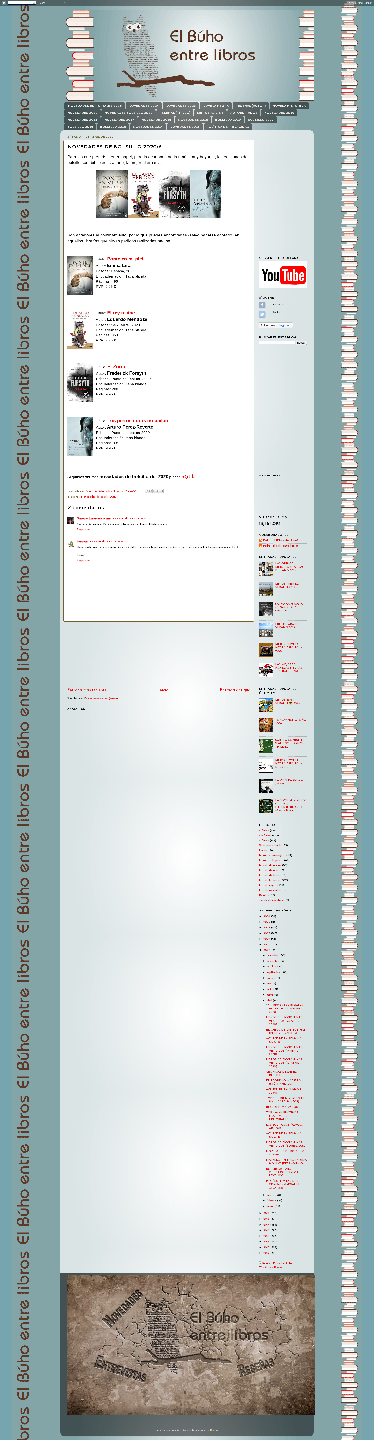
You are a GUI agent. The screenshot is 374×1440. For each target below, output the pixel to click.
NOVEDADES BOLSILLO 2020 (128, 113)
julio (270, 983)
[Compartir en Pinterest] (162, 491)
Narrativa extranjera (272, 855)
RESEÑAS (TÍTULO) (174, 113)
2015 (266, 1236)
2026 (267, 916)
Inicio (163, 690)
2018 (266, 1219)
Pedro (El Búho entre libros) (280, 540)
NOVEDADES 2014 (148, 127)
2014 (266, 1241)
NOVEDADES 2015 (193, 120)
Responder (83, 529)
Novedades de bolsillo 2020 (99, 496)
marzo (271, 1195)
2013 (266, 1247)
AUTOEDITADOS (243, 113)
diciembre (273, 955)
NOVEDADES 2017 (119, 120)
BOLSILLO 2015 (113, 127)
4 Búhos (264, 830)
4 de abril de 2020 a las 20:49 (108, 541)
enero (271, 1206)
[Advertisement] (158, 654)
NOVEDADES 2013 (185, 127)
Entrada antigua (235, 690)
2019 (266, 1213)
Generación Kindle (270, 845)
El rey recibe (121, 312)
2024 (267, 927)
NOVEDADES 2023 (181, 106)
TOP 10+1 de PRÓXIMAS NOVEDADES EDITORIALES (282, 1116)
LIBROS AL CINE (210, 113)
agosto (271, 978)
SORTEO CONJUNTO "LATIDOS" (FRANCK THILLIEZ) (290, 743)
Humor (263, 850)
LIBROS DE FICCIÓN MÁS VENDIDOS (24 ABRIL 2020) (284, 1021)
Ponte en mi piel (125, 258)
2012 (266, 1253)
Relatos (264, 895)
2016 (266, 1230)
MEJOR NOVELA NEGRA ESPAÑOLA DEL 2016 (288, 764)
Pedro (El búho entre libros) (280, 545)
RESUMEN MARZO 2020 (283, 1107)
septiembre (274, 972)
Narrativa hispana (270, 860)
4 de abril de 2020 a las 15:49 (131, 518)
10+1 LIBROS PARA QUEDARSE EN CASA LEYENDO (282, 1172)
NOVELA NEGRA (216, 106)
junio (270, 989)
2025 (267, 922)
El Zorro (116, 366)
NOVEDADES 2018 (82, 120)
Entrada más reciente (87, 690)
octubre (272, 966)
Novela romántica (270, 890)
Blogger (214, 1430)
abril (270, 1000)
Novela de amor (269, 870)
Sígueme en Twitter (262, 314)
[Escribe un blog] (151, 491)
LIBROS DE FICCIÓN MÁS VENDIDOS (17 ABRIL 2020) (284, 1051)
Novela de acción (270, 865)
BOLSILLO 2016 (80, 127)
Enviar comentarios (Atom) (101, 698)
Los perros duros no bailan (137, 420)
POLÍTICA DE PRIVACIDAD (227, 127)
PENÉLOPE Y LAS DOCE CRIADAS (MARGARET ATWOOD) (283, 1184)
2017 (266, 1224)
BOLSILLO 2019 (228, 120)
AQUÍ (187, 476)
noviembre (273, 961)
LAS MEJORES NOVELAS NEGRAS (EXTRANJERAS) (288, 668)
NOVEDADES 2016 (156, 120)
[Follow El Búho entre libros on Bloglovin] (276, 327)
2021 (266, 944)
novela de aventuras (271, 900)
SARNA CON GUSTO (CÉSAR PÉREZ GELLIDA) (289, 607)
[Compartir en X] (154, 491)
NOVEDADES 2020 (82, 113)
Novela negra (267, 885)
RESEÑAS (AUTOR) (251, 106)
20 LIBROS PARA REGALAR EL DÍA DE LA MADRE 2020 (285, 1009)
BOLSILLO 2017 (261, 120)
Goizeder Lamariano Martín (94, 518)
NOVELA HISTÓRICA (289, 106)
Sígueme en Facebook (262, 305)
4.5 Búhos (265, 835)
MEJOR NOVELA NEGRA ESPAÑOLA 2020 (288, 648)
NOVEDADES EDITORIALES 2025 (95, 106)
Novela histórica (269, 880)
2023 (267, 933)
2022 (267, 939)
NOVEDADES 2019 (279, 113)
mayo (270, 995)
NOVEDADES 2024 (144, 106)
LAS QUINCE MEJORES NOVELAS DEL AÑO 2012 (289, 567)
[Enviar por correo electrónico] (147, 491)
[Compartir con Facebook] (158, 491)
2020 (267, 950)
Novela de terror (269, 875)
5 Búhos (264, 840)
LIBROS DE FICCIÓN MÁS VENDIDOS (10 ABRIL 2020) (284, 1063)
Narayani (82, 541)
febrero (272, 1200)
